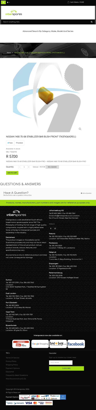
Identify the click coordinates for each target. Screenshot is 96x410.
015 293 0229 (57, 246)
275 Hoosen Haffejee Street (68, 278)
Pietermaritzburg (55, 273)
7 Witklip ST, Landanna (66, 248)
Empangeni (53, 263)
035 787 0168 (57, 266)
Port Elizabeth (11, 302)
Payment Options (13, 368)
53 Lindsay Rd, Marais (22, 307)
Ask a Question (52, 167)
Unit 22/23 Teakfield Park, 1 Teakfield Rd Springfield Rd (26, 288)
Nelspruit (52, 252)
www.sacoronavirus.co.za (16, 379)
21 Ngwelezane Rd (64, 268)
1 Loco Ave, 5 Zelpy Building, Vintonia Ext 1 (65, 259)
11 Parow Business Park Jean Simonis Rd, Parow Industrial (24, 320)
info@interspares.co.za (63, 216)
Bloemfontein (11, 325)
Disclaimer (10, 372)
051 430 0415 (14, 328)
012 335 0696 (57, 236)
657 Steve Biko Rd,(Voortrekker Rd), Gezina (73, 239)
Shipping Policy (12, 365)
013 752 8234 (57, 255)
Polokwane (53, 243)
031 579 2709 (14, 282)
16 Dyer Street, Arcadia (23, 298)
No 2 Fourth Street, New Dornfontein (63, 218)
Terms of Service (12, 358)
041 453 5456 (14, 305)
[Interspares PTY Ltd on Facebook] (51, 228)
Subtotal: (36, 167)
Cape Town (10, 312)
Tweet (11, 143)
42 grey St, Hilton (20, 330)
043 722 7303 (14, 296)
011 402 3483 (56, 213)
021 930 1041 (13, 314)
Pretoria (52, 234)
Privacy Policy (11, 361)
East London (11, 293)
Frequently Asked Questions (17, 375)
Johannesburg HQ (56, 210)
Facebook (20, 143)
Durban (9, 280)
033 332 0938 (57, 275)
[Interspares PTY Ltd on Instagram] (55, 228)
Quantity (10, 167)
